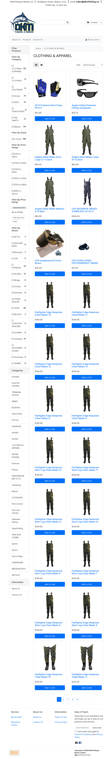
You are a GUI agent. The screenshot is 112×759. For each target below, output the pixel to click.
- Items (94, 22)
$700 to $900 (19, 184)
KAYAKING (16, 426)
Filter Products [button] (16, 49)
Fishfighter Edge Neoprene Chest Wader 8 (48, 417)
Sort (78, 65)
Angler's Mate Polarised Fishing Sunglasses (84, 106)
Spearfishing (17, 528)
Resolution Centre (15, 723)
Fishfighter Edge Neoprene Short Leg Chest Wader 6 (48, 572)
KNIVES (15, 432)
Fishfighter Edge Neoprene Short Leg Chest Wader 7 (85, 572)
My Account (16, 717)
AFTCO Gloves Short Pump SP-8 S (48, 106)
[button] (92, 39)
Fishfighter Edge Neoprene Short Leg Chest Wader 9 (85, 624)
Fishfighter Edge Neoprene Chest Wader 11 (85, 313)
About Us (16, 39)
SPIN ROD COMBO (16, 536)
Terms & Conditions (83, 734)
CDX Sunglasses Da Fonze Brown (48, 261)
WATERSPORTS (19, 569)
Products (27, 39)
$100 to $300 (19, 163)
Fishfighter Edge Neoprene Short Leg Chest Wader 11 (85, 468)
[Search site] (67, 22)
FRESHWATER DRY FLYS (18, 477)
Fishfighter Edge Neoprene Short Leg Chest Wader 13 (85, 520)
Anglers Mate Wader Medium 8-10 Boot (49, 210)
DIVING (15, 439)
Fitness (15, 469)
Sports (15, 544)
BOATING (16, 407)
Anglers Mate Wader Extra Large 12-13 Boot (48, 158)
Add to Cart (50, 118)
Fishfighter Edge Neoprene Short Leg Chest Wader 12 (48, 520)
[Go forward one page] (77, 699)
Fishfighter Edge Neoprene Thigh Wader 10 (48, 675)
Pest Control (17, 504)
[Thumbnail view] (36, 64)
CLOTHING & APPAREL (17, 446)
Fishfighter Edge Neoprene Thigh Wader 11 (85, 675)
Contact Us (38, 39)
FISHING (15, 377)
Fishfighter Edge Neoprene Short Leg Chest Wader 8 (48, 624)
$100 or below (16, 155)
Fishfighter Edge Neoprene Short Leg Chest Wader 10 (48, 468)
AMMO (15, 401)
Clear (15, 221)
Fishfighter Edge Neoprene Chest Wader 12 (48, 365)
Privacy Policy (61, 722)
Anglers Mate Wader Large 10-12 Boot (85, 158)
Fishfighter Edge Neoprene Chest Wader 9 (85, 417)
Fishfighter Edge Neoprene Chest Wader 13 (85, 365)
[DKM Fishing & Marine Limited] (23, 22)
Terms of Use (61, 717)
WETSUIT (16, 575)
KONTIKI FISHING (16, 384)
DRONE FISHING (15, 455)
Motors (15, 491)
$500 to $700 (19, 178)
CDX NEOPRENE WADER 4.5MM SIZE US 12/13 (84, 210)
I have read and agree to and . (88, 734)
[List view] (41, 64)
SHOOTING (17, 414)
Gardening (16, 485)
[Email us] (76, 742)
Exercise (15, 463)
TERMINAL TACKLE (16, 393)
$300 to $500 (16, 170)
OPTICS (15, 420)
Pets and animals (16, 511)
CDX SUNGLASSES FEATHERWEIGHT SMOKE (85, 261)
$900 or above (16, 192)
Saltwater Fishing (16, 520)
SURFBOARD (17, 562)
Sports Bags (17, 556)
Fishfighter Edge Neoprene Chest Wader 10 (48, 313)
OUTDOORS (17, 497)
